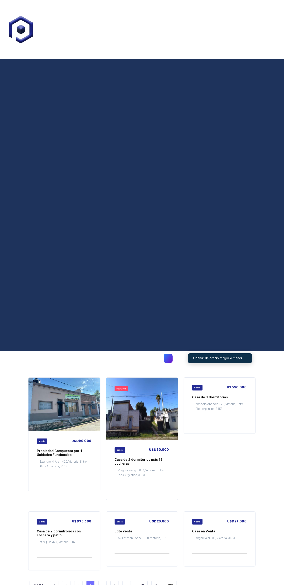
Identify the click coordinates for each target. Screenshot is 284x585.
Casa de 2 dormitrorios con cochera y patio (59, 533)
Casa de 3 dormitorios (210, 397)
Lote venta (123, 531)
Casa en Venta (203, 531)
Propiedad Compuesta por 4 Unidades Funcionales (59, 453)
